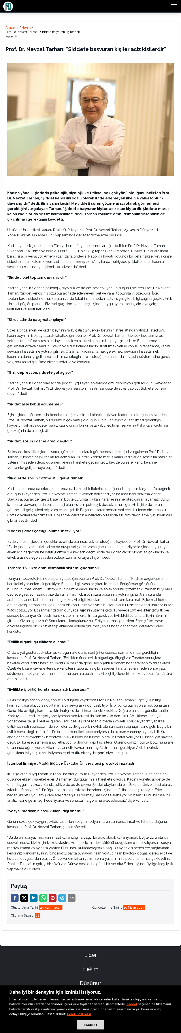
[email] (71, 898)
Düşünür (90, 983)
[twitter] (24, 898)
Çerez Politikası (79, 1014)
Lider (90, 955)
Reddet (131, 1004)
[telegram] (62, 898)
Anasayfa (12, 27)
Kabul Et (91, 1025)
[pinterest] (53, 898)
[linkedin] (34, 898)
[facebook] (15, 898)
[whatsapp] (43, 898)
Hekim (26, 27)
